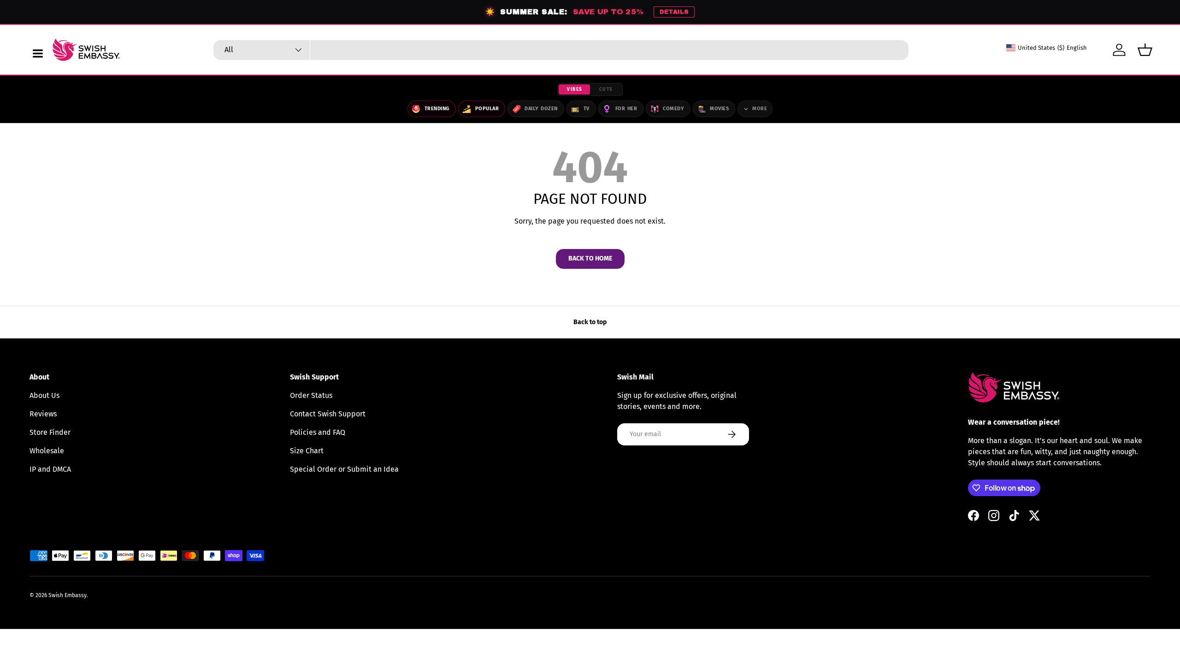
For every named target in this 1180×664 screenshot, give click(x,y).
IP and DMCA (50, 469)
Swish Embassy (67, 595)
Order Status (311, 395)
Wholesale (47, 450)
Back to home (590, 258)
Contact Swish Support (328, 413)
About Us (44, 395)
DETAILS (674, 12)
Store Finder (50, 432)
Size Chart (307, 450)
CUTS (606, 89)
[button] (1145, 50)
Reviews (43, 413)
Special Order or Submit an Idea (344, 469)
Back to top (590, 322)
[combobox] (561, 50)
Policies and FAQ (317, 432)
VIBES (575, 89)
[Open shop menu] (38, 53)
